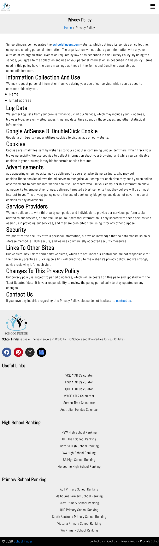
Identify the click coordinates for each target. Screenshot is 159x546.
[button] (153, 6)
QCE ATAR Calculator (79, 389)
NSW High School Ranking (79, 432)
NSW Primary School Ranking (79, 503)
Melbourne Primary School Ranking (79, 496)
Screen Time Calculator (79, 402)
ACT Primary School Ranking (79, 489)
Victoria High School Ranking (79, 446)
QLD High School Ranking (79, 439)
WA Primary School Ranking (79, 530)
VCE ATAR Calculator (79, 375)
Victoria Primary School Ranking (79, 523)
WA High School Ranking (79, 453)
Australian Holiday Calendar (79, 409)
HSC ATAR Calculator (79, 382)
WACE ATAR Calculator (79, 396)
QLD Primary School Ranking (79, 509)
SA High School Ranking (79, 459)
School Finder (23, 541)
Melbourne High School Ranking (79, 466)
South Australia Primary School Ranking (79, 516)
